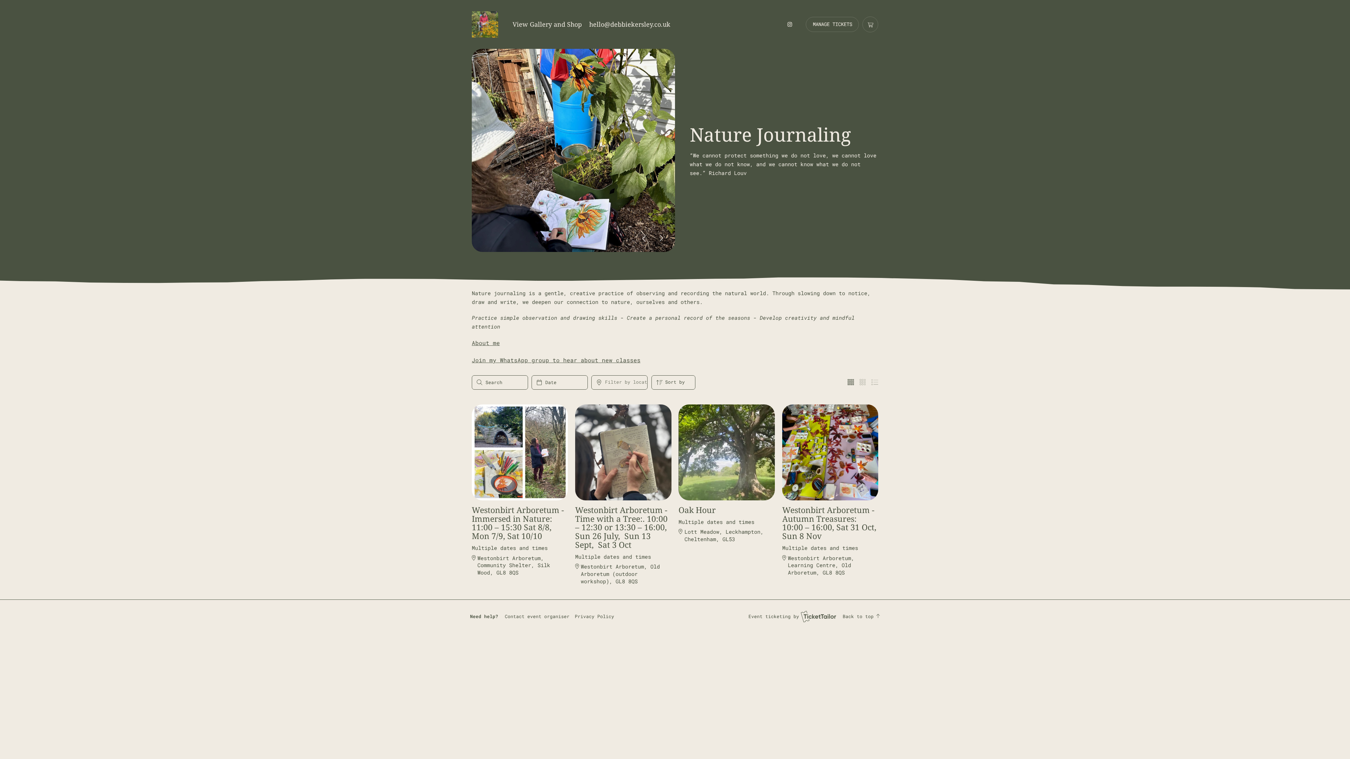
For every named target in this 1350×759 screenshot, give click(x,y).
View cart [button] (870, 24)
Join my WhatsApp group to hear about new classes (556, 360)
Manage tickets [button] (832, 24)
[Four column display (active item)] (851, 382)
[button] (537, 616)
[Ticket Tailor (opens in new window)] (818, 616)
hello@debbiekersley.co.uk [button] (629, 24)
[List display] (874, 382)
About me (486, 342)
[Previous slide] (644, 238)
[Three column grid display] (863, 382)
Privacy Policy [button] (594, 616)
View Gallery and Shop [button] (547, 24)
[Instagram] (790, 24)
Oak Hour (697, 510)
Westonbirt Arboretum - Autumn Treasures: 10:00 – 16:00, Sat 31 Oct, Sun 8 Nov (829, 523)
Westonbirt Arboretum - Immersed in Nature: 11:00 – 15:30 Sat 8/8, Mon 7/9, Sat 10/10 (518, 523)
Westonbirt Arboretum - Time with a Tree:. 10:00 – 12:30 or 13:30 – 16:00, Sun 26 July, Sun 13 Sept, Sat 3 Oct (621, 527)
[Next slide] (661, 238)
